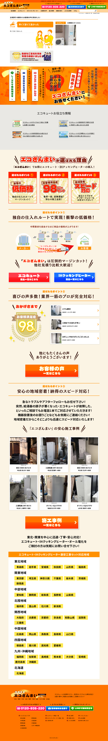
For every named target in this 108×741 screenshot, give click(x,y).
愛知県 (20, 594)
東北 (5, 8)
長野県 (57, 594)
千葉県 (57, 578)
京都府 (44, 617)
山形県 (69, 567)
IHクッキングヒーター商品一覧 (55, 718)
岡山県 (32, 634)
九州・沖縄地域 (24, 651)
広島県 (20, 634)
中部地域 (20, 589)
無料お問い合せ (84, 720)
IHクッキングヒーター (32, 11)
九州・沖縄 (22, 8)
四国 (19, 8)
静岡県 (32, 594)
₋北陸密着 (33, 720)
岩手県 (32, 567)
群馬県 (20, 583)
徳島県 (20, 645)
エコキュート (21, 11)
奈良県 (57, 617)
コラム (75, 11)
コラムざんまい (84, 715)
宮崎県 (82, 656)
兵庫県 (32, 617)
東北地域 (20, 561)
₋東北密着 (22, 718)
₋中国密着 (33, 723)
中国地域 (20, 628)
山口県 (69, 634)
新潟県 (57, 606)
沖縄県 (32, 662)
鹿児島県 (20, 662)
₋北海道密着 (23, 728)
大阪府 (20, 617)
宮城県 (44, 567)
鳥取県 (44, 634)
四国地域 (20, 640)
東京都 (20, 578)
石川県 (44, 606)
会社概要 (13, 11)
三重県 (20, 622)
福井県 (20, 606)
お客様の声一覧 (88, 13)
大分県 (69, 656)
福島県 (82, 567)
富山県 (32, 606)
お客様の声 (44, 11)
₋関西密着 (22, 723)
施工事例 (51, 11)
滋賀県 (82, 617)
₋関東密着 (33, 718)
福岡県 (20, 656)
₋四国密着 (22, 725)
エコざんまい (81, 13)
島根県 (57, 634)
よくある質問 (68, 11)
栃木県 (69, 578)
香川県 (32, 645)
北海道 (26, 8)
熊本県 (57, 656)
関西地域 (20, 612)
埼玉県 (32, 578)
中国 (16, 8)
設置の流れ (59, 11)
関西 (14, 8)
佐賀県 (32, 656)
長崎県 (44, 656)
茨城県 (82, 578)
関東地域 (20, 572)
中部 (9, 8)
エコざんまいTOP (25, 715)
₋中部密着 (22, 720)
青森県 (20, 567)
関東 (7, 8)
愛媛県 (57, 645)
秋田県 (57, 567)
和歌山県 (70, 617)
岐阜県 (44, 594)
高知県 (44, 645)
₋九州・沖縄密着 (35, 725)
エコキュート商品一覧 (53, 715)
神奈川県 (45, 578)
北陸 (12, 8)
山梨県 (69, 594)
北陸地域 (20, 600)
